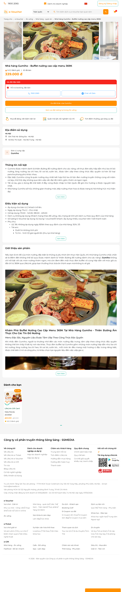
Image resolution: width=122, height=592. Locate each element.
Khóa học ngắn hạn (99, 517)
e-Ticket (7, 524)
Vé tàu (94, 531)
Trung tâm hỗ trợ (58, 452)
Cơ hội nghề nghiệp (12, 472)
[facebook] (99, 451)
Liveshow (37, 531)
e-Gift (6, 542)
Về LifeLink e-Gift (11, 462)
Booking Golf (67, 508)
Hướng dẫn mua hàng (61, 458)
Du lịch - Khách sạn (70, 504)
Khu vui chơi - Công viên (14, 508)
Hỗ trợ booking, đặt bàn (20, 88)
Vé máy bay (101, 534)
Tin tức (7, 465)
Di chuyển (95, 527)
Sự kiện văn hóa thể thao (43, 527)
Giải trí (11, 511)
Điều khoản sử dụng (13, 475)
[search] (105, 11)
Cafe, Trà (53, 504)
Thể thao (46, 531)
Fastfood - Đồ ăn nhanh (14, 549)
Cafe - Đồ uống (39, 545)
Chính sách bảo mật (83, 452)
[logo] (13, 11)
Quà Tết (94, 508)
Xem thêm (61, 197)
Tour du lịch (67, 531)
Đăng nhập (112, 4)
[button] (49, 54)
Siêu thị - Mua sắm (99, 545)
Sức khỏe (45, 519)
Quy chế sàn (79, 455)
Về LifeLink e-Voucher (13, 458)
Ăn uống (7, 516)
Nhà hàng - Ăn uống (12, 545)
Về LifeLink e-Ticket (12, 455)
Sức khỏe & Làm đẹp (42, 515)
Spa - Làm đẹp (39, 549)
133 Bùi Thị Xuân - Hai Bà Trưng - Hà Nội (24, 140)
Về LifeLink (8, 452)
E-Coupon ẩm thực (70, 515)
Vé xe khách (103, 531)
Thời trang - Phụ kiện (107, 508)
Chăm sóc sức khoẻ (70, 545)
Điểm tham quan (11, 534)
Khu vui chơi (21, 531)
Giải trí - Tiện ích (98, 549)
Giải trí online (20, 511)
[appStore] (112, 465)
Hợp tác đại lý (33, 458)
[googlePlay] (112, 459)
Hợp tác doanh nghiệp (37, 454)
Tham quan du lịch (70, 527)
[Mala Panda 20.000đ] (13, 397)
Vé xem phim (9, 531)
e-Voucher (8, 501)
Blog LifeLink (9, 469)
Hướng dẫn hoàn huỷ (60, 462)
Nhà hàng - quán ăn (41, 504)
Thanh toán (56, 465)
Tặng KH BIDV (39, 510)
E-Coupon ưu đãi (69, 511)
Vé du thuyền (79, 531)
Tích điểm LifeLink (59, 455)
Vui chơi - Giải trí (11, 504)
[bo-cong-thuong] (105, 470)
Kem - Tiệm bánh (40, 507)
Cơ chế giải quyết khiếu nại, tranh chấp (83, 459)
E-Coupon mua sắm (78, 518)
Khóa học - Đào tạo (99, 513)
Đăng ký (102, 4)
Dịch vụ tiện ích (98, 504)
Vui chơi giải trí (10, 527)
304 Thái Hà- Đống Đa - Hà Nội (21, 136)
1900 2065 (13, 3)
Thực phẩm (53, 507)
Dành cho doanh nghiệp (58, 4)
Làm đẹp (36, 519)
